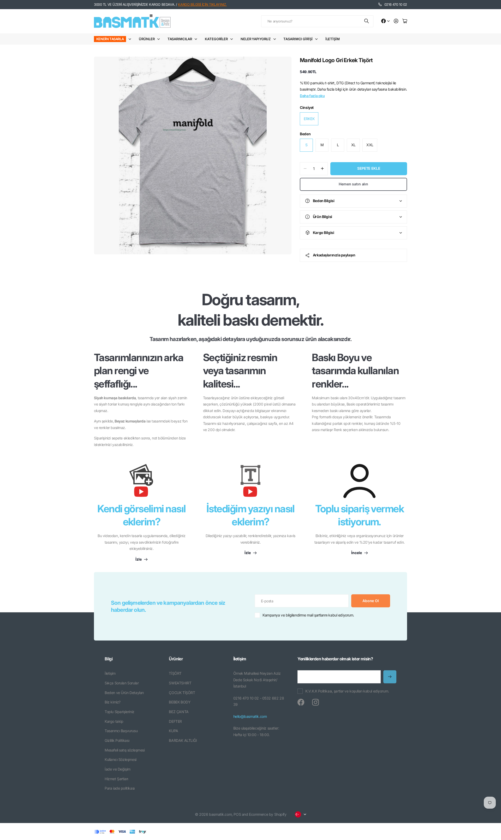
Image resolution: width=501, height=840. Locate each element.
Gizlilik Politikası (117, 740)
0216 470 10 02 (395, 4)
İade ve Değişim (117, 769)
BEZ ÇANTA (178, 711)
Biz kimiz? (113, 702)
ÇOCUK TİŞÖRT (182, 692)
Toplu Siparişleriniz (119, 711)
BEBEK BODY (179, 702)
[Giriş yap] (396, 21)
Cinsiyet (307, 107)
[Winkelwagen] (404, 21)
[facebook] (300, 702)
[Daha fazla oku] (385, 21)
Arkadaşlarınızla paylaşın (334, 255)
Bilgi (108, 658)
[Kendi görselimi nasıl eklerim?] (141, 483)
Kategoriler (216, 39)
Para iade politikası (120, 788)
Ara (366, 21)
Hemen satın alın (353, 184)
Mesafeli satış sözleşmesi (125, 750)
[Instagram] (315, 702)
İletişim (332, 39)
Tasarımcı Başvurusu (121, 731)
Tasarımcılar (180, 39)
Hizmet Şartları (116, 779)
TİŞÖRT (175, 673)
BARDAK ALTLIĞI (183, 740)
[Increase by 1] (322, 168)
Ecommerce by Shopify (268, 814)
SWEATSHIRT (180, 683)
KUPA (173, 731)
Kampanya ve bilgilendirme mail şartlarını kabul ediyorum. (308, 615)
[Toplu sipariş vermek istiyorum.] (359, 481)
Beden (305, 134)
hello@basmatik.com (250, 716)
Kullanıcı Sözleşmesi (120, 759)
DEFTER (175, 721)
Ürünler (146, 39)
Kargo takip (114, 721)
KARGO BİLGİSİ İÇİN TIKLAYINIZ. (202, 4)
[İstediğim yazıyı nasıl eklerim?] (250, 483)
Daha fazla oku (312, 95)
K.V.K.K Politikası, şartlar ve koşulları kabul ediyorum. (347, 691)
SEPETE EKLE (368, 168)
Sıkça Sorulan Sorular (122, 683)
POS (237, 814)
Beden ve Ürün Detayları (124, 692)
